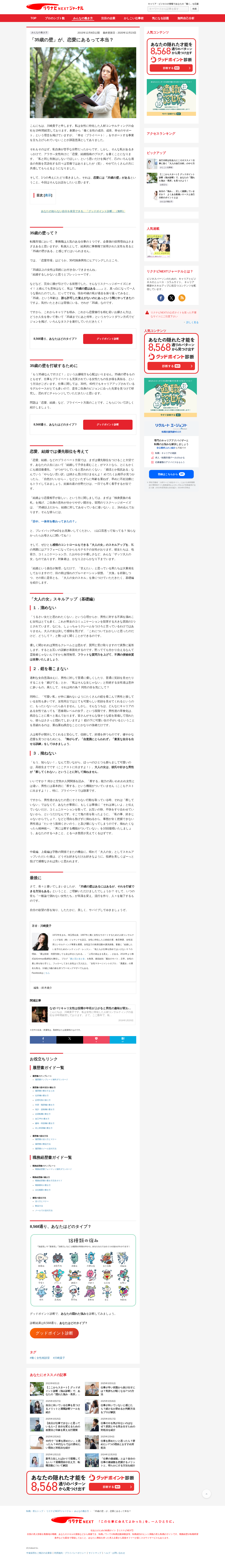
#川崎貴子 (59, 1357)
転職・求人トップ (34, 1511)
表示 (48, 195)
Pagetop (206, 1493)
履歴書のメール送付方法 (45, 1149)
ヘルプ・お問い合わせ (114, 1553)
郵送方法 (39, 1206)
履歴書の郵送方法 (43, 1144)
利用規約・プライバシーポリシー (70, 1553)
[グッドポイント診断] (171, 72)
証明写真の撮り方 (43, 1100)
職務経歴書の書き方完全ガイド (48, 1180)
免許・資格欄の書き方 (44, 1109)
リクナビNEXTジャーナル (58, 1511)
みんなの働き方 (83, 18)
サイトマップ (95, 1553)
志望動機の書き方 (43, 1114)
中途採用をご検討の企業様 (39, 1553)
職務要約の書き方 (43, 1185)
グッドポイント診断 (108, 338)
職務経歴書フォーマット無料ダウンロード (53, 1169)
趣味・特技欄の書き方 (44, 1123)
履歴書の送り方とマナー (45, 1139)
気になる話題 (160, 18)
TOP (33, 18)
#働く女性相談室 (40, 1357)
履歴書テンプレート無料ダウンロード (51, 1079)
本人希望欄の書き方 (44, 1128)
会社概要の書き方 (43, 1190)
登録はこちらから (171, 474)
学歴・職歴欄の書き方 (44, 1105)
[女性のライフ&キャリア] (158, 255)
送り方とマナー (42, 1201)
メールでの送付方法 (44, 1210)
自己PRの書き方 (42, 1119)
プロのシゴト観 (55, 18)
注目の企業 (108, 18)
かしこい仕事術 (134, 18)
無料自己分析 (186, 18)
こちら (46, 973)
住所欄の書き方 (42, 1095)
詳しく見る (192, 322)
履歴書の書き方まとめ (44, 1091)
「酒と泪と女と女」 (77, 959)
